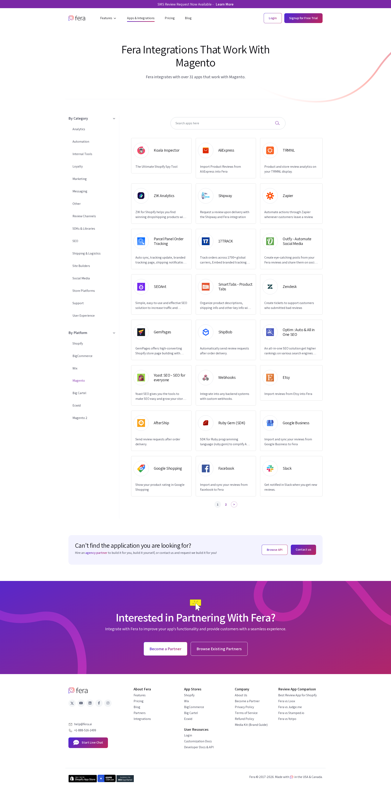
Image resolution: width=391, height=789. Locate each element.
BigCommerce (82, 356)
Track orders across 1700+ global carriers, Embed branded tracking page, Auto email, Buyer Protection (224, 260)
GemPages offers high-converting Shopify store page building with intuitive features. (158, 351)
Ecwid (76, 405)
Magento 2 (79, 418)
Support (78, 303)
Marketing (79, 179)
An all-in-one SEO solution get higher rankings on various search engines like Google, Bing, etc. (290, 351)
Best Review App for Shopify (297, 695)
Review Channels (84, 216)
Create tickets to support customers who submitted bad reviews (289, 305)
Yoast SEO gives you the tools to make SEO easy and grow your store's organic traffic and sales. (161, 396)
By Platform (77, 332)
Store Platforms (83, 291)
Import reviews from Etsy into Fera (288, 394)
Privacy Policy (244, 707)
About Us (241, 695)
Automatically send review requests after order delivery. (224, 350)
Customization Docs (198, 741)
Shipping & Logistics (86, 253)
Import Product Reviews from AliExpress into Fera (220, 169)
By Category (78, 118)
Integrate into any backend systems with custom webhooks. (224, 396)
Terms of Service (246, 713)
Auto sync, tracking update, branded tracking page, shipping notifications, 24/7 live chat (161, 260)
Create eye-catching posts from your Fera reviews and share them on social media (290, 260)
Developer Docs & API (199, 747)
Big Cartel (79, 393)
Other (76, 204)
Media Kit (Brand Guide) (251, 725)
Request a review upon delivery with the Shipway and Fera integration (224, 214)
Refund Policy (244, 719)
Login (188, 735)
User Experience (83, 315)
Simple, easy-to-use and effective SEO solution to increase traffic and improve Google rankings (161, 305)
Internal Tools (82, 154)
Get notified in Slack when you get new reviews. (290, 487)
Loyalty (77, 166)
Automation (80, 141)
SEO (75, 241)
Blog (137, 707)
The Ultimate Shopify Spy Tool (156, 166)
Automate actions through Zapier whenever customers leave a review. (288, 214)
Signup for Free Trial (303, 18)
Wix (74, 368)
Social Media (81, 278)
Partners (140, 713)
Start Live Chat (92, 742)
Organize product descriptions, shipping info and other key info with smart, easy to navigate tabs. (225, 305)
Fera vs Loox (286, 701)
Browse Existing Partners (219, 648)
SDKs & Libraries (83, 228)
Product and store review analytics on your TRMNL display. (290, 169)
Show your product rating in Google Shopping (160, 487)
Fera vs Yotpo (287, 719)
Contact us (303, 549)
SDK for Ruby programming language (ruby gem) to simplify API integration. (224, 442)
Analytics (78, 129)
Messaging (79, 191)
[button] (108, 18)
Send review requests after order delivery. (157, 441)
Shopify (77, 343)
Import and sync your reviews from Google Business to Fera (288, 441)
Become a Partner (247, 701)
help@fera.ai (83, 724)
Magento (78, 380)
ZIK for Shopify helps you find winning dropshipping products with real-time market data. (160, 214)
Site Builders (81, 266)
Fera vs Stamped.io (291, 713)
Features (140, 695)
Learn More (225, 4)
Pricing (139, 701)
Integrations (142, 719)
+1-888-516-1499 (85, 730)
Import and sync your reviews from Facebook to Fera (224, 487)
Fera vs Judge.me (290, 707)
